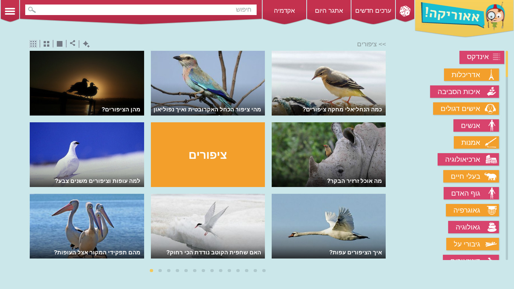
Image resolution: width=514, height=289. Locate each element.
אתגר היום (329, 10)
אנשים (470, 125)
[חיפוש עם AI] (84, 44)
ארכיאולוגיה (462, 159)
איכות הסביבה (459, 92)
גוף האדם (465, 193)
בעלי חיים (465, 176)
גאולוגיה (468, 227)
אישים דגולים (460, 109)
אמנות (470, 142)
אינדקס (478, 57)
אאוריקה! (464, 19)
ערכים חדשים (373, 10)
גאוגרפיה (466, 210)
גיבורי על (467, 244)
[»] (380, 156)
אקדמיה (284, 10)
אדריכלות (466, 75)
